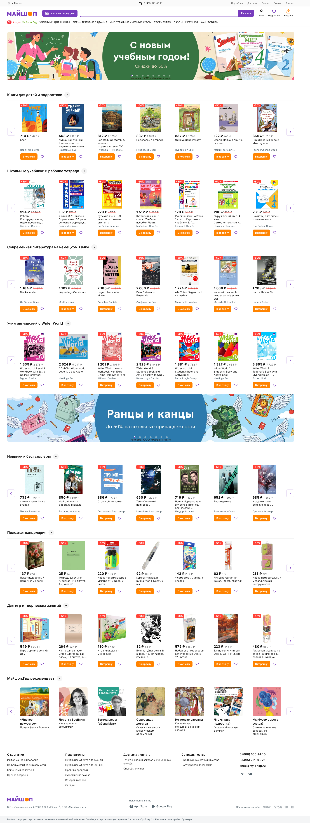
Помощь (289, 3)
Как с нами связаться (20, 769)
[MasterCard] (286, 807)
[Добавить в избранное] (42, 156)
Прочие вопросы (17, 774)
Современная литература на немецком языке (48, 247)
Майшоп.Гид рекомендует (31, 678)
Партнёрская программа (197, 764)
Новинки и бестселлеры (29, 456)
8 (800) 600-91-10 (253, 754)
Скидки (277, 3)
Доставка (252, 3)
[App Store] (138, 806)
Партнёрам (237, 3)
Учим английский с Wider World (35, 323)
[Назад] (11, 56)
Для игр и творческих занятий (34, 605)
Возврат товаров (75, 780)
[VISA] (277, 807)
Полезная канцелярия (26, 532)
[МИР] (267, 807)
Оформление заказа (77, 774)
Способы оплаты (133, 768)
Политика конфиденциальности (26, 764)
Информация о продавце (22, 759)
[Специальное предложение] (150, 56)
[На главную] (22, 13)
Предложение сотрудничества (200, 759)
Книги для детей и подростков (34, 95)
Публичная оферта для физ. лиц (84, 759)
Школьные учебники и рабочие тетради (43, 171)
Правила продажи (76, 769)
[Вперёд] (290, 56)
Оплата (265, 3)
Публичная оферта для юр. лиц (84, 764)
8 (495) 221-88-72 (153, 3)
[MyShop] (19, 801)
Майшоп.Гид (29, 22)
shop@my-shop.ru (253, 765)
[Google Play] (161, 806)
